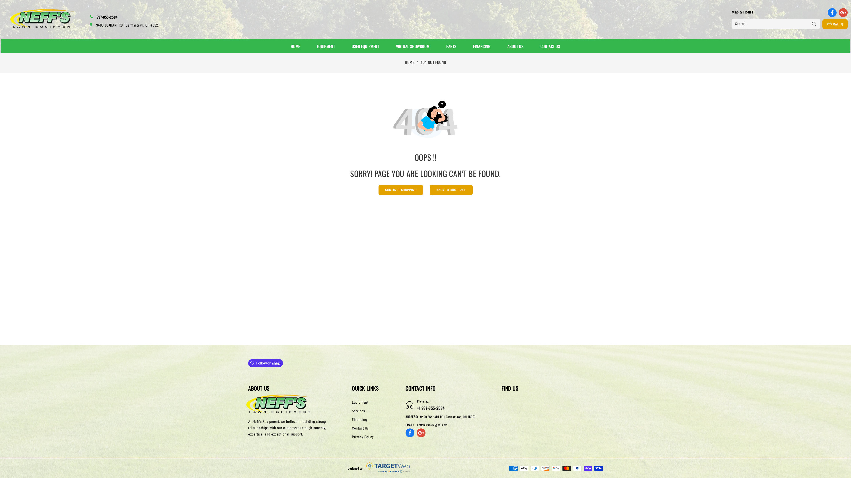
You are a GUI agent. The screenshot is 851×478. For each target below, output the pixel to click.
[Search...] (814, 24)
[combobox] (776, 24)
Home (409, 62)
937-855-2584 (107, 17)
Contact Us (360, 428)
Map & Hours (742, 12)
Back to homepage (451, 190)
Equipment (360, 402)
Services (358, 411)
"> (249, 402)
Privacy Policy (363, 437)
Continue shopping (400, 190)
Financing (359, 420)
